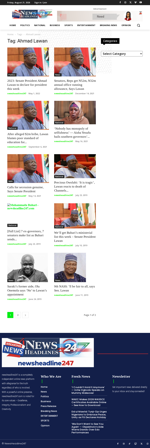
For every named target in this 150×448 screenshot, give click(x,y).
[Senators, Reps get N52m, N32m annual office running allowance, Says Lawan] (75, 61)
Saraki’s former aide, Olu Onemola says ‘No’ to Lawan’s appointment (27, 290)
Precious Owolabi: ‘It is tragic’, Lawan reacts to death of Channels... (74, 186)
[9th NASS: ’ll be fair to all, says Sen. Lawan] (75, 267)
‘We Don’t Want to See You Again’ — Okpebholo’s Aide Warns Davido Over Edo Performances (88, 428)
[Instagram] (125, 3)
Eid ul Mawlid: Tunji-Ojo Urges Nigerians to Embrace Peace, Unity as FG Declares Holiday (89, 414)
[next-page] (25, 315)
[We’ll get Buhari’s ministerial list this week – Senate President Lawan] (75, 215)
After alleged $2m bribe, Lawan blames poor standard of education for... (27, 138)
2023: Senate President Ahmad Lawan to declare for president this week (27, 85)
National (12, 128)
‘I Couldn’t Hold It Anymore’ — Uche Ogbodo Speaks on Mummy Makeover (88, 390)
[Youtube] (140, 3)
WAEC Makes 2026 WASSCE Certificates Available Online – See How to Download (89, 402)
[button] (138, 25)
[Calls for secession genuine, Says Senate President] (28, 168)
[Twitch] (135, 444)
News (57, 75)
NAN (10, 181)
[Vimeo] (135, 3)
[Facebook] (120, 3)
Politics (11, 75)
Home (10, 34)
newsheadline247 (16, 93)
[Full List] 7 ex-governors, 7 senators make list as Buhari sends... (25, 235)
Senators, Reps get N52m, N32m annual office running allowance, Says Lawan (75, 85)
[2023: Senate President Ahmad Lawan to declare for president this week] (28, 61)
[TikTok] (129, 444)
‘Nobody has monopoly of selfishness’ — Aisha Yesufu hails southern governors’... (72, 132)
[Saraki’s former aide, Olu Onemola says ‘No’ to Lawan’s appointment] (28, 267)
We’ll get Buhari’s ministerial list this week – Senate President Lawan (75, 237)
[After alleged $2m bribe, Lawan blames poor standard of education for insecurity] (28, 115)
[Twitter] (130, 3)
